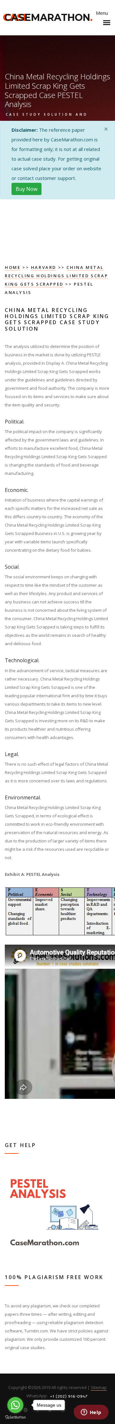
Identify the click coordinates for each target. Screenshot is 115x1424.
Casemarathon (48, 17)
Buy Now (26, 188)
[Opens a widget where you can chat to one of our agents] (91, 1413)
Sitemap (99, 1387)
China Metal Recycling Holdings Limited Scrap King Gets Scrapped (56, 275)
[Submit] (102, 348)
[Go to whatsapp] (15, 1405)
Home (12, 267)
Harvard (43, 267)
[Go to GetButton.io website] (15, 1417)
